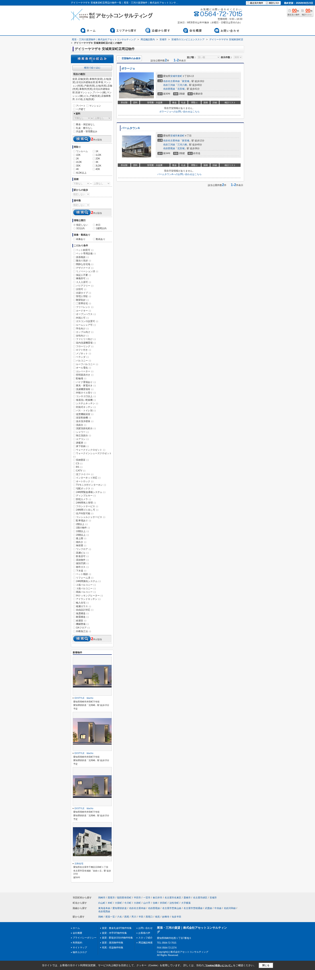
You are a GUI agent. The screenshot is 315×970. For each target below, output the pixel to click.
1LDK (98, 155)
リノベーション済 (87, 271)
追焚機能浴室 (84, 414)
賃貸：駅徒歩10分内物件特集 (117, 937)
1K (97, 151)
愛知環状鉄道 (119, 908)
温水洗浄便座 (84, 421)
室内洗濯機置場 (86, 342)
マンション (95, 105)
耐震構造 (82, 617)
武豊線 (208, 908)
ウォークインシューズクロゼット (92, 455)
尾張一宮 (110, 916)
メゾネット (83, 353)
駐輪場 (81, 378)
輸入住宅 (82, 602)
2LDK (79, 162)
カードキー (83, 310)
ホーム (76, 928)
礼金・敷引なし (84, 128)
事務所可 (82, 278)
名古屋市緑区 (200, 897)
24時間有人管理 (86, 502)
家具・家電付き (86, 385)
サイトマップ (80, 947)
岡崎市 (101, 897)
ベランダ (82, 357)
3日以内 (80, 228)
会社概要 (77, 933)
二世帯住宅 (83, 303)
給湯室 (81, 620)
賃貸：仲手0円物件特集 (114, 933)
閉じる (265, 965)
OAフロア (83, 627)
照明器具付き (84, 374)
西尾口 (149, 916)
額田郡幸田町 (124, 897)
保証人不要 (83, 275)
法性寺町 (174, 903)
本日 (98, 225)
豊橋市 (187, 897)
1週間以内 (101, 228)
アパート (80, 105)
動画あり (100, 239)
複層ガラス (83, 606)
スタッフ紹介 (145, 937)
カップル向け (84, 332)
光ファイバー (84, 474)
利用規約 (77, 942)
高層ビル (82, 552)
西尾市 (111, 897)
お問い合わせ (145, 928)
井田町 (163, 903)
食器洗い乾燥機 (86, 400)
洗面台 (81, 425)
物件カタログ (80, 952)
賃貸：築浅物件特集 (112, 942)
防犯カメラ (83, 499)
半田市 (137, 897)
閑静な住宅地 (84, 264)
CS (79, 463)
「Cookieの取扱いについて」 (218, 965)
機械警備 (82, 624)
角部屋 (81, 545)
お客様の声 (144, 933)
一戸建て (80, 109)
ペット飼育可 (84, 250)
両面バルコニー (86, 592)
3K (97, 162)
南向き (81, 542)
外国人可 (82, 317)
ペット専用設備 (86, 253)
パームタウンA (130, 128)
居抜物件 (82, 560)
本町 (110, 903)
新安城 (185, 81)
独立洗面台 (83, 435)
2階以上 (82, 524)
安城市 (173, 76)
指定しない (82, 225)
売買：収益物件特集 (112, 947)
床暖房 (81, 442)
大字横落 (186, 903)
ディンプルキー (86, 495)
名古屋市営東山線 (171, 908)
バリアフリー (84, 285)
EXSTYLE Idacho (84, 698)
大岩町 (137, 903)
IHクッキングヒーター (89, 595)
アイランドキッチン (88, 599)
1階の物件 (83, 527)
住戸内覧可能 (84, 513)
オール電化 (83, 367)
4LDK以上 (81, 172)
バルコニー (83, 360)
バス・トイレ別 (86, 410)
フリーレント (84, 307)
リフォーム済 (84, 577)
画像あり (80, 239)
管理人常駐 (83, 296)
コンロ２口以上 (86, 396)
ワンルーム (82, 151)
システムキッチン (87, 403)
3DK (78, 165)
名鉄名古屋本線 (171, 81)
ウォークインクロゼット (90, 449)
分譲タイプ (83, 292)
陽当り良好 (83, 260)
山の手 (146, 903)
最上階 (81, 538)
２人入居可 (83, 282)
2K (77, 158)
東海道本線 (104, 908)
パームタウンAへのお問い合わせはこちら (179, 174)
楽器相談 (82, 257)
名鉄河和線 (230, 908)
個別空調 (82, 563)
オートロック (84, 481)
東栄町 (180, 135)
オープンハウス (86, 314)
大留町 (118, 903)
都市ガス (82, 567)
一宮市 (146, 897)
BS (79, 467)
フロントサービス (87, 506)
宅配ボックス (84, 488)
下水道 (81, 570)
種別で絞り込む (92, 67)
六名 (119, 916)
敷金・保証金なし (85, 124)
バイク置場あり (86, 382)
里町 (179, 76)
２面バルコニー (86, 584)
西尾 (126, 916)
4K (77, 169)
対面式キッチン (86, 407)
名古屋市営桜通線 (193, 908)
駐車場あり (83, 520)
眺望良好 (82, 300)
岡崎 (100, 916)
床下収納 (82, 446)
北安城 (180, 88)
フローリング (84, 346)
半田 (141, 916)
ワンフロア (83, 549)
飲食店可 (82, 556)
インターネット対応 (88, 477)
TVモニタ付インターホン (91, 484)
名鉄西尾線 (169, 88)
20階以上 (82, 535)
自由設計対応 (84, 609)
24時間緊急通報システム (90, 492)
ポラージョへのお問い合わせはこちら (179, 111)
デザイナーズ (84, 267)
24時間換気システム (88, 581)
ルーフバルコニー (87, 364)
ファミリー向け (86, 339)
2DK (98, 158)
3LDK (98, 165)
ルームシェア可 (86, 325)
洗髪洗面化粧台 (86, 428)
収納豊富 (82, 459)
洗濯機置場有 (84, 389)
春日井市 (157, 897)
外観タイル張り (86, 392)
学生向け (82, 328)
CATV (80, 470)
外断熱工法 (83, 631)
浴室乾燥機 (83, 417)
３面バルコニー (86, 588)
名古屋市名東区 (173, 897)
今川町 (127, 903)
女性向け (82, 335)
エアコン (82, 439)
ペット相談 (83, 574)
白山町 (101, 903)
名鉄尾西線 (104, 911)
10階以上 (82, 531)
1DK (78, 155)
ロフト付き (83, 349)
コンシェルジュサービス (90, 517)
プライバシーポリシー (84, 937)
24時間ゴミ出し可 (87, 509)
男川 (133, 916)
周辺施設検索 (145, 942)
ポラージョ (128, 68)
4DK (98, 169)
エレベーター (84, 371)
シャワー (82, 432)
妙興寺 (165, 916)
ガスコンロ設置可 (87, 321)
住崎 (155, 903)
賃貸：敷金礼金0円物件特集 (117, 928)
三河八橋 (182, 85)
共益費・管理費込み (86, 131)
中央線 (217, 908)
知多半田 (176, 916)
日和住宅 (79, 863)
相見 (157, 916)
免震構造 (82, 613)
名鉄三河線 (169, 85)
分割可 (81, 289)
